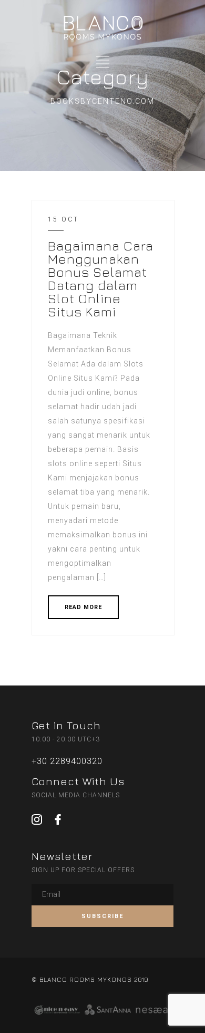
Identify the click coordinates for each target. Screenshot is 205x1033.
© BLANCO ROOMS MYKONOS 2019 (90, 979)
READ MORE (83, 607)
